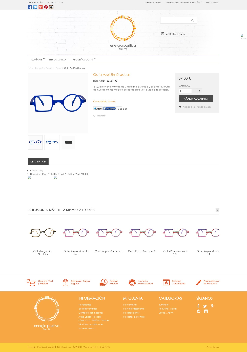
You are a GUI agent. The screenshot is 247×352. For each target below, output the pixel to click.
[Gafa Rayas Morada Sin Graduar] (76, 233)
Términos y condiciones (90, 324)
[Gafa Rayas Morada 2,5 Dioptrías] (176, 233)
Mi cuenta (133, 298)
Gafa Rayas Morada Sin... (76, 252)
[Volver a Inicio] (29, 67)
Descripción (38, 161)
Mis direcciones (131, 312)
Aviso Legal (213, 346)
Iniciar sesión (212, 2)
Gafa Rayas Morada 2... (142, 251)
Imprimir (101, 115)
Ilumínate (37, 59)
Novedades (84, 304)
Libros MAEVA (57, 59)
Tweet (98, 108)
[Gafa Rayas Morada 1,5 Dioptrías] (209, 233)
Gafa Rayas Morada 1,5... (209, 252)
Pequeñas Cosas (83, 59)
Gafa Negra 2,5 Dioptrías (42, 252)
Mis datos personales (134, 316)
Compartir (110, 108)
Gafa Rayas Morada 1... (109, 251)
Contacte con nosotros (176, 2)
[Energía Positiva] (123, 33)
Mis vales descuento (134, 308)
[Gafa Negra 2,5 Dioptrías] (43, 233)
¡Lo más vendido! (87, 308)
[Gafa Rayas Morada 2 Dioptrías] (142, 233)
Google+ (120, 108)
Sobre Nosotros (153, 2)
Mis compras (130, 304)
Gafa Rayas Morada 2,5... (175, 252)
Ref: (95, 80)
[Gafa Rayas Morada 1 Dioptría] (109, 233)
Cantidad (184, 85)
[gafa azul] (35, 142)
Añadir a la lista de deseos (196, 106)
